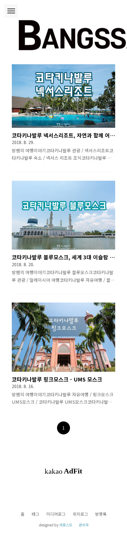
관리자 (84, 524)
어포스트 (65, 524)
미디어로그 (56, 514)
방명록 (101, 514)
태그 (35, 514)
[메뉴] (11, 11)
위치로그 (80, 514)
